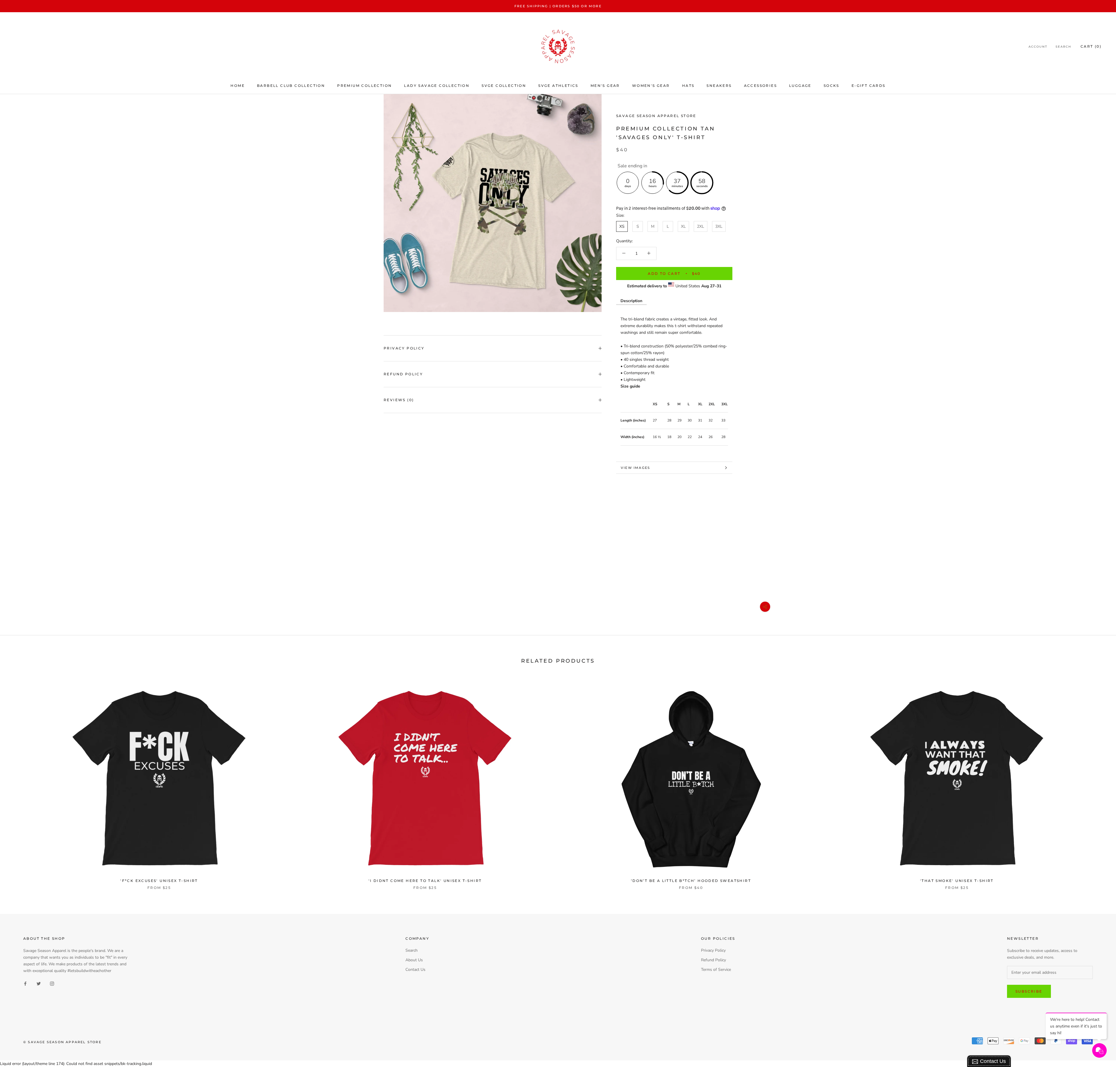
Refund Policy (403, 374)
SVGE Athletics (558, 85)
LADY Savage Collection (436, 85)
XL (683, 226)
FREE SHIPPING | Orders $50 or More (558, 6)
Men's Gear (605, 85)
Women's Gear (651, 85)
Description (631, 301)
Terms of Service (716, 969)
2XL (700, 226)
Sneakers (719, 85)
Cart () (1091, 46)
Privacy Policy (404, 348)
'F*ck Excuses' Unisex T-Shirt (159, 880)
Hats (688, 85)
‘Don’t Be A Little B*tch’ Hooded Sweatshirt (691, 880)
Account (1038, 47)
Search (1063, 47)
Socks (831, 85)
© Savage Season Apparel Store (62, 1042)
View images (635, 468)
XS (622, 226)
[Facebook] (25, 983)
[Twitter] (39, 983)
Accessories (760, 85)
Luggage (800, 85)
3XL (718, 226)
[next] (1097, 781)
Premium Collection (364, 85)
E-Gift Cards (869, 85)
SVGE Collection (504, 85)
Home (237, 85)
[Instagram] (52, 983)
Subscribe (1028, 991)
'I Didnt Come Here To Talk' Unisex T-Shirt (425, 880)
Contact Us (415, 969)
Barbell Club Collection (291, 85)
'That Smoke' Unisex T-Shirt (957, 880)
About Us (414, 960)
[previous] (18, 781)
